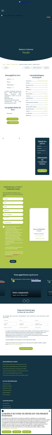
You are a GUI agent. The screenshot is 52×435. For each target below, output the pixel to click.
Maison (8, 64)
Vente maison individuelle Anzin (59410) (12, 373)
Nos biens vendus (7, 390)
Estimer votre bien (7, 386)
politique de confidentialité (15, 344)
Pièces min (38, 327)
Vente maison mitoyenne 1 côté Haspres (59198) (14, 368)
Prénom (6, 199)
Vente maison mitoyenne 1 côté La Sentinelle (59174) (15, 375)
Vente (4, 64)
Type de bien (22, 323)
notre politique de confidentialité (9, 428)
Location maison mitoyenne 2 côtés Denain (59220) (15, 370)
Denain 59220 (14, 64)
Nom (5, 202)
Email (5, 206)
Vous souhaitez (6, 217)
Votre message (7, 222)
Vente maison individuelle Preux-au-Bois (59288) (15, 366)
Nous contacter (6, 394)
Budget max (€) (8, 327)
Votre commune (8, 214)
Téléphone (6, 210)
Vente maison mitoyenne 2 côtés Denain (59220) (14, 364)
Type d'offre (6, 323)
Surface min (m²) (24, 327)
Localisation (37, 323)
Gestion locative (7, 383)
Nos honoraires (6, 405)
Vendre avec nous (7, 388)
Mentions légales (7, 407)
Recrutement (6, 392)
